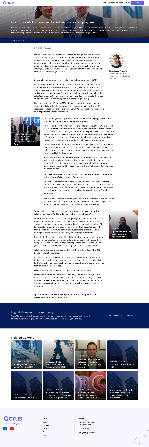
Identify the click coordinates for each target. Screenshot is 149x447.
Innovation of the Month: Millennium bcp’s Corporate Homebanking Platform (58, 395)
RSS (44, 435)
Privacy (45, 429)
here (65, 298)
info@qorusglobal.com (87, 433)
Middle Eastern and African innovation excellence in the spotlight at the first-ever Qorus (25, 139)
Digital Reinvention (17, 40)
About (45, 422)
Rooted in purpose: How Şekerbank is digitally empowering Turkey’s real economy (89, 363)
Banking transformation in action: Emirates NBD (26, 366)
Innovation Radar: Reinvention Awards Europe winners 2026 (55, 364)
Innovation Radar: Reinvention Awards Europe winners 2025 (87, 395)
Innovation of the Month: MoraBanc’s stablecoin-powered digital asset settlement (121, 394)
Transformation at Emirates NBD (122, 366)
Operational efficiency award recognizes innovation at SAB (122, 234)
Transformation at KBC (24, 397)
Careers (46, 432)
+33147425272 (84, 429)
